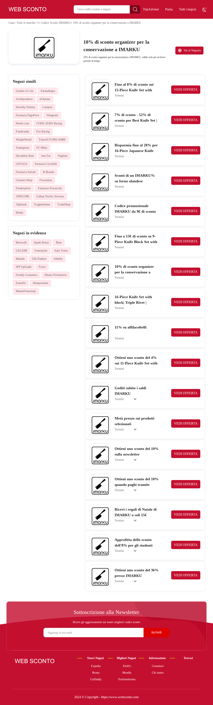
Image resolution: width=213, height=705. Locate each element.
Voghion (62, 155)
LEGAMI (21, 250)
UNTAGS (21, 163)
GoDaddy (96, 679)
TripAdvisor (151, 9)
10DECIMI (22, 196)
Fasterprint (41, 250)
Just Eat (45, 155)
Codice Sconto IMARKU (56, 22)
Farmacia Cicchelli (46, 163)
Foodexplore (23, 188)
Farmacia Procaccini (50, 188)
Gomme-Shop (24, 180)
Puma (169, 9)
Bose (59, 242)
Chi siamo (158, 672)
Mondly (126, 672)
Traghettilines (42, 204)
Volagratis (52, 115)
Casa (11, 22)
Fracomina (46, 180)
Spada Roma (41, 242)
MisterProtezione (26, 291)
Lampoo (47, 107)
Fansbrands (22, 131)
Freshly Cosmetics (26, 275)
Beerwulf (21, 242)
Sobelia (58, 258)
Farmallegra (48, 91)
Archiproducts (24, 99)
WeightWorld (23, 139)
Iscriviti (156, 632)
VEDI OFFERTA (186, 89)
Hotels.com (22, 123)
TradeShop (63, 204)
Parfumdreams (126, 679)
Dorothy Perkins (25, 107)
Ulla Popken (39, 258)
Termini (119, 95)
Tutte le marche (25, 22)
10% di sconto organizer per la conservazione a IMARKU (107, 22)
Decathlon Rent (25, 155)
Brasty (96, 672)
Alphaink (21, 204)
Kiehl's (127, 666)
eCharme (45, 99)
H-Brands (48, 172)
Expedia (96, 666)
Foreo (42, 266)
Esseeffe (21, 283)
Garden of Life (24, 91)
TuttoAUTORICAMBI (52, 139)
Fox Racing (43, 131)
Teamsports (22, 147)
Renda (19, 212)
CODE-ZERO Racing (49, 123)
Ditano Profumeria (56, 275)
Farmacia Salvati (26, 172)
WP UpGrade (23, 266)
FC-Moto (41, 147)
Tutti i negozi (187, 9)
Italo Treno (61, 250)
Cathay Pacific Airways (50, 196)
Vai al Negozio (192, 50)
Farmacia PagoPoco (27, 115)
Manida (20, 258)
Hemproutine (40, 283)
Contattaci (158, 666)
